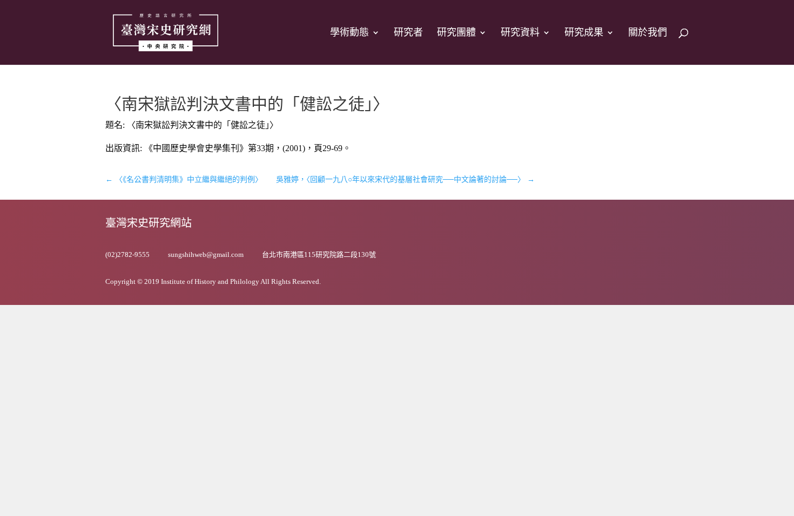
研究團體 (456, 33)
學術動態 (349, 33)
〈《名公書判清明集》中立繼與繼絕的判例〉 (184, 179)
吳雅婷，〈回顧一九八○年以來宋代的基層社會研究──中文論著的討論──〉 (405, 179)
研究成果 (583, 33)
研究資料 (520, 33)
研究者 (408, 33)
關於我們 (647, 33)
